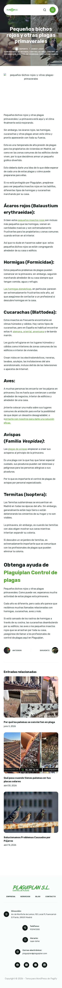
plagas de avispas (17, 449)
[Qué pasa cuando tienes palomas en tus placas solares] (31, 753)
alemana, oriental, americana (28, 331)
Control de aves (37, 52)
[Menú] (53, 10)
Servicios (25, 896)
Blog (37, 896)
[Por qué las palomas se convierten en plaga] (31, 697)
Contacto (50, 896)
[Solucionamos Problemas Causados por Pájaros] (31, 812)
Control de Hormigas (27, 54)
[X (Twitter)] (26, 965)
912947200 (35, 929)
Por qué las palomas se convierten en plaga (29, 722)
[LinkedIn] (44, 965)
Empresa (10, 896)
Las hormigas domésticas (17, 289)
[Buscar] (44, 10)
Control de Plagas (48, 54)
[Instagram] (35, 965)
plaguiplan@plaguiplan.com (34, 953)
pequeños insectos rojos (31, 220)
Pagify (53, 978)
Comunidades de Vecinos (16, 52)
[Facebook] (17, 965)
